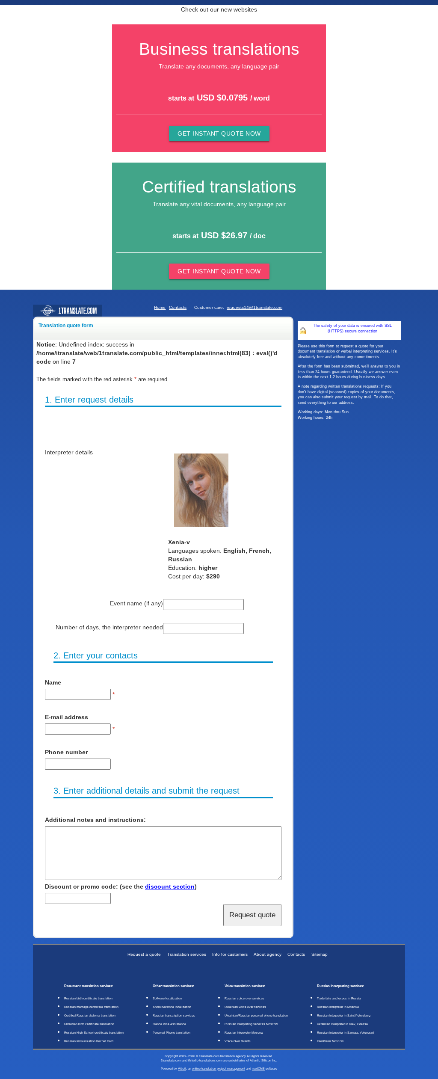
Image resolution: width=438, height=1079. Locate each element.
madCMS (258, 1068)
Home (160, 307)
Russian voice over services (244, 998)
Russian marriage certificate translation (91, 1006)
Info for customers (230, 954)
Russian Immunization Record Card (88, 1041)
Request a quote (144, 954)
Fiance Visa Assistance (169, 1024)
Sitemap (319, 954)
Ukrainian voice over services (245, 1006)
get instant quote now (219, 133)
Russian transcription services (174, 1015)
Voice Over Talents (238, 1041)
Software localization (167, 998)
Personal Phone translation (171, 1032)
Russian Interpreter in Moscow (338, 1006)
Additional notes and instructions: (95, 819)
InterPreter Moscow (330, 1041)
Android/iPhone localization (172, 1006)
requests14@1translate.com (254, 307)
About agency (267, 954)
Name (53, 682)
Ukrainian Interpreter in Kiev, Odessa (342, 1024)
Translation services (186, 954)
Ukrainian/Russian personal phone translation (256, 1015)
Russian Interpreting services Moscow (251, 1024)
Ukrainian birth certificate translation (89, 1024)
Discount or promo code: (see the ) (121, 886)
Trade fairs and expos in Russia (339, 998)
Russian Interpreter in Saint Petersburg (343, 1015)
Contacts (177, 307)
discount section (170, 886)
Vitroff (182, 1068)
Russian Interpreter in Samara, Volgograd (345, 1032)
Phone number (66, 752)
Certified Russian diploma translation (89, 1015)
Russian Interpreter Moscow (244, 1032)
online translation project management (218, 1068)
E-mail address (66, 717)
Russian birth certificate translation (88, 998)
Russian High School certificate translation (94, 1032)
